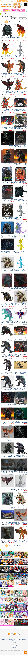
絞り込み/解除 (13, 18)
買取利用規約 (14, 647)
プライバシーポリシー (14, 648)
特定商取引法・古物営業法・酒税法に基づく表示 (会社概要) (14, 639)
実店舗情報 (14, 640)
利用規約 (14, 644)
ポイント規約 (14, 645)
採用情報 (14, 642)
